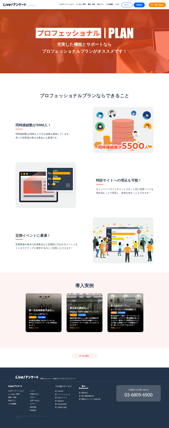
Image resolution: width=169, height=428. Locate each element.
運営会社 (84, 393)
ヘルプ (32, 391)
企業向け (61, 407)
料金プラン (100, 4)
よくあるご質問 (81, 4)
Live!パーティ (62, 398)
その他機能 (109, 4)
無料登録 (139, 5)
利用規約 (33, 410)
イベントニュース (63, 394)
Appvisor (60, 401)
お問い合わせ (35, 400)
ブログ (117, 4)
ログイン (127, 5)
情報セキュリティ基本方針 (91, 399)
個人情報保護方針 (87, 396)
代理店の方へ (35, 394)
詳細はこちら (34, 328)
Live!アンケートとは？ (67, 4)
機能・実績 (91, 4)
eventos (60, 391)
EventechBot (62, 404)
